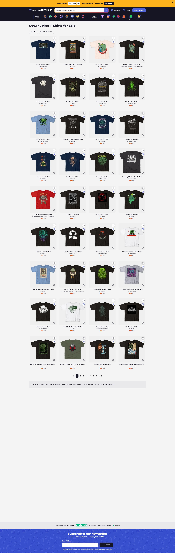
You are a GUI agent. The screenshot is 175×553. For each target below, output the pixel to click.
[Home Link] (45, 10)
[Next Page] (101, 376)
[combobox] (79, 10)
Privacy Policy (84, 549)
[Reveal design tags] (54, 60)
